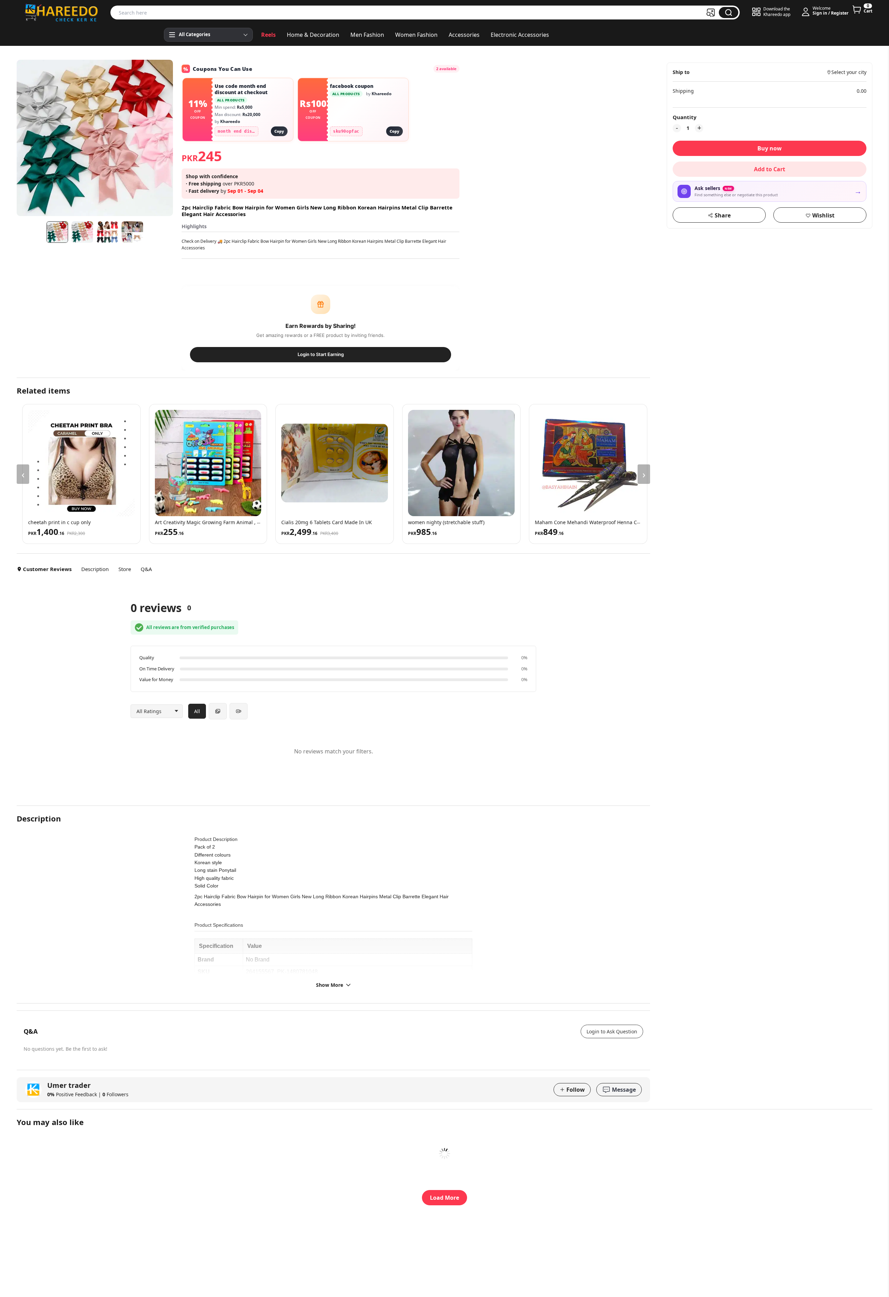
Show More (329, 985)
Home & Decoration (313, 35)
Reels (268, 35)
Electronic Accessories (520, 35)
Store (124, 568)
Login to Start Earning (321, 354)
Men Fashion (367, 35)
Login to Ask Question (612, 1031)
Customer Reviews (47, 568)
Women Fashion (416, 35)
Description (95, 568)
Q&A (146, 568)
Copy (279, 131)
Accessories (464, 35)
